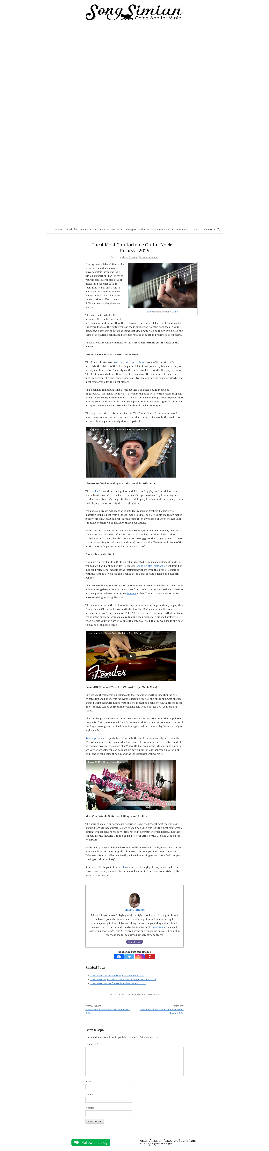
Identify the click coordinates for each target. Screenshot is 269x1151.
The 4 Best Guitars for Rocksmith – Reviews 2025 (118, 983)
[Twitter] (129, 956)
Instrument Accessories (107, 229)
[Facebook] (119, 956)
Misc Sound (182, 229)
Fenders (131, 593)
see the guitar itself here (150, 565)
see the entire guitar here (130, 362)
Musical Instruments (78, 229)
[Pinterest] (150, 956)
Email (89, 1094)
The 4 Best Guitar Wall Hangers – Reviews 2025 (117, 975)
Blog (195, 229)
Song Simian (159, 927)
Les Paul (95, 491)
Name (89, 1081)
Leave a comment (148, 257)
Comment (91, 1044)
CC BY (174, 311)
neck (122, 867)
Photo (150, 311)
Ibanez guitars (93, 738)
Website (89, 1107)
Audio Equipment (161, 229)
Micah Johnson (130, 257)
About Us (208, 229)
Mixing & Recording (135, 229)
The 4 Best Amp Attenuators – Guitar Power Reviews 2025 (123, 979)
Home (58, 229)
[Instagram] (140, 956)
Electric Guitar (128, 994)
